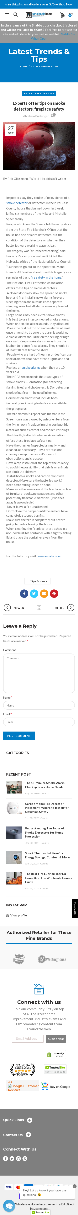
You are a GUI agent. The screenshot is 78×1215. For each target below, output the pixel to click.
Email (7, 714)
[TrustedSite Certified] (55, 1069)
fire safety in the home (46, 277)
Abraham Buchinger (36, 116)
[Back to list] (39, 608)
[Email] (44, 593)
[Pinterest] (54, 593)
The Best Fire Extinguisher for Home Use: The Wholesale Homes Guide (48, 878)
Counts (45, 793)
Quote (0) (75, 908)
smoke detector (17, 203)
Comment (9, 650)
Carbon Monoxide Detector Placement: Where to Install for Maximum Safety (47, 808)
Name (7, 697)
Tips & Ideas (38, 581)
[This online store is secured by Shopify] (55, 1054)
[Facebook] (24, 593)
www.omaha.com (49, 556)
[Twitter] (34, 593)
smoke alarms (31, 367)
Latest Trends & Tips (44, 66)
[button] (9, 1206)
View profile (18, 915)
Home (23, 66)
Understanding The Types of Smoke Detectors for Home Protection (44, 832)
